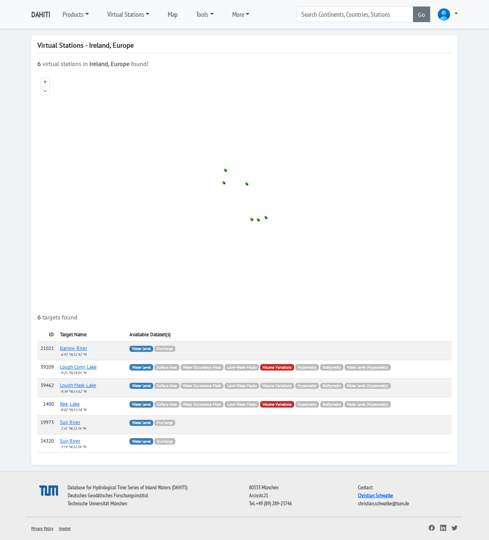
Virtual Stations (125, 14)
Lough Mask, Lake (78, 385)
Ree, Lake (70, 404)
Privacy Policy (42, 528)
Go (421, 14)
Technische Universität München (97, 503)
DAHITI (40, 14)
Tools (202, 14)
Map (173, 14)
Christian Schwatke (375, 495)
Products (73, 14)
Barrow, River (73, 348)
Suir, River (70, 422)
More (238, 14)
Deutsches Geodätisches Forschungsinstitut (108, 495)
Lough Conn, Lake (78, 367)
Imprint (64, 528)
